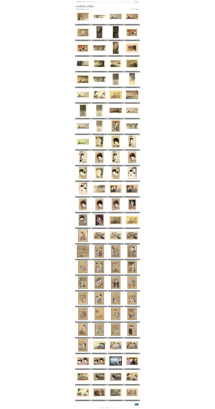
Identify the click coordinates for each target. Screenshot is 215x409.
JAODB (122, 196)
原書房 (106, 150)
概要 (88, 1)
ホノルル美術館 (137, 181)
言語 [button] (92, 1)
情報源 (84, 1)
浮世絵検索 (79, 1)
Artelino (89, 24)
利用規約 (107, 407)
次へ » (137, 404)
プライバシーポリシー (112, 407)
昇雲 (76, 24)
